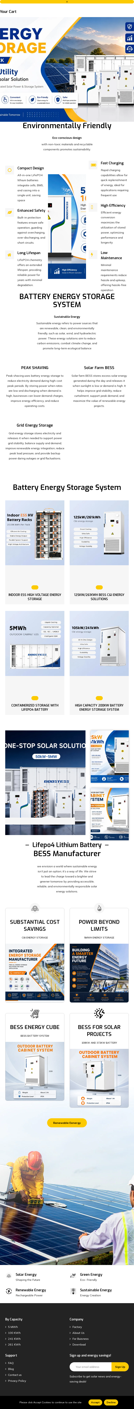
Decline (111, 1402)
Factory (77, 1327)
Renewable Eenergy (67, 1123)
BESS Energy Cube (35, 1027)
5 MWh (13, 1327)
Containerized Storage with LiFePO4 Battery (34, 707)
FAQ (11, 1363)
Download (79, 1344)
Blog (11, 1369)
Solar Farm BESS (99, 367)
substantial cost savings (35, 926)
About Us (78, 1333)
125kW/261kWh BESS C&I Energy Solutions (99, 597)
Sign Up (120, 1367)
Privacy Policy (17, 1380)
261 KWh (14, 1344)
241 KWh (14, 1338)
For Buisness (80, 1338)
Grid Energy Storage (35, 425)
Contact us (15, 1375)
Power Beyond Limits (99, 926)
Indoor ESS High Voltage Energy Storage (35, 597)
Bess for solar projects (99, 1031)
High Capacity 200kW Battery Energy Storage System (99, 707)
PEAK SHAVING (35, 367)
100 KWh (14, 1333)
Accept (95, 1402)
